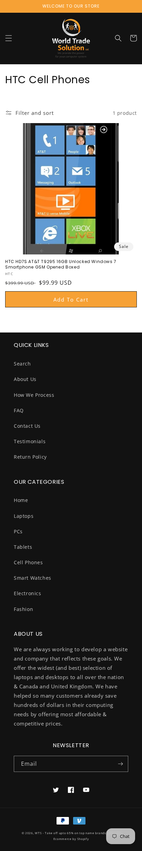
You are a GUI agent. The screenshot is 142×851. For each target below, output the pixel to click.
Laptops (23, 516)
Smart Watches (32, 578)
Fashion (23, 609)
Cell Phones (28, 562)
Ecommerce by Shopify (71, 839)
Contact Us (27, 426)
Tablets (23, 547)
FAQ (19, 410)
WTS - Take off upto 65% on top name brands (70, 833)
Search (22, 363)
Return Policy (30, 457)
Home (21, 500)
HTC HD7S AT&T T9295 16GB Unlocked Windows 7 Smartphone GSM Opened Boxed (60, 264)
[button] (8, 38)
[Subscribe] (120, 764)
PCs (18, 531)
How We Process (34, 395)
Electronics (27, 593)
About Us (25, 379)
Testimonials (29, 441)
